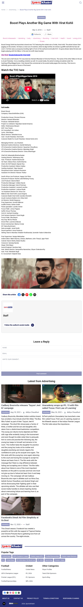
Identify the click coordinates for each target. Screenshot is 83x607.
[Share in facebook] (19, 294)
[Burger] (3, 2)
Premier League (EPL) (37, 556)
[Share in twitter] (23, 294)
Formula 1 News (59, 560)
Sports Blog (48, 560)
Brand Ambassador (9, 38)
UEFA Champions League (20, 556)
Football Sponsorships (52, 556)
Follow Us (37, 34)
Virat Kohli (54, 38)
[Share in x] (8, 593)
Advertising (12, 10)
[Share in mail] (34, 294)
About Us (5, 598)
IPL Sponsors (30, 577)
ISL (3, 560)
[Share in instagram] (10, 593)
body (29, 38)
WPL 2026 (29, 581)
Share (49, 34)
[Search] (80, 2)
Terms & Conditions (51, 598)
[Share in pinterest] (26, 294)
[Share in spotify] (16, 593)
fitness (42, 41)
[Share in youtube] (13, 593)
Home (3, 10)
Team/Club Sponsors (49, 573)
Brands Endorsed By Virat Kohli (19, 55)
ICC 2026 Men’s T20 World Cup (26, 560)
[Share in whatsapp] (30, 294)
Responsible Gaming (71, 598)
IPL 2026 (40, 560)
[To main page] (42, 2)
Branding (46, 38)
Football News (6, 556)
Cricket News (10, 560)
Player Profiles (47, 569)
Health (62, 38)
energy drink (77, 38)
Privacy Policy (33, 598)
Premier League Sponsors (69, 556)
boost (69, 38)
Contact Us (18, 598)
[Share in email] (19, 593)
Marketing (21, 38)
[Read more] (21, 439)
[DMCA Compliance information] (13, 603)
